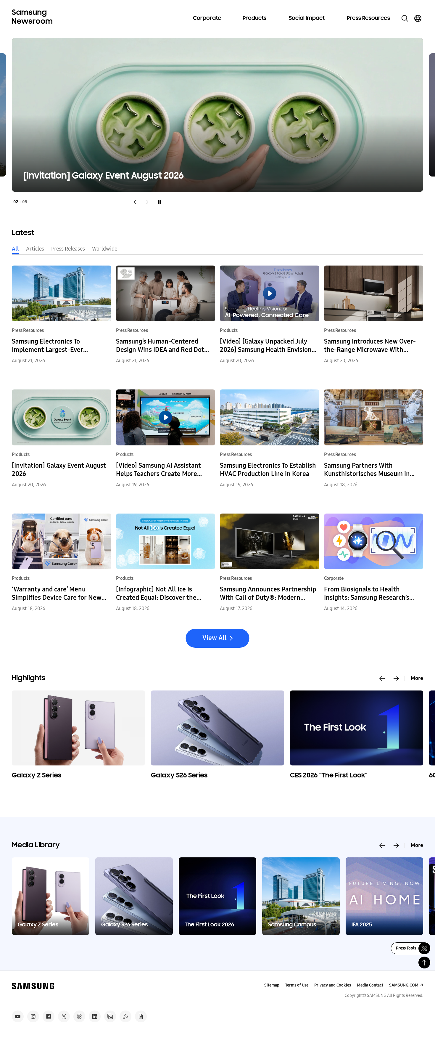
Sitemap (271, 985)
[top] (424, 962)
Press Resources (368, 18)
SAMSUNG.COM (403, 985)
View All (214, 638)
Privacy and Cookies (332, 985)
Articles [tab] (35, 249)
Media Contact (370, 985)
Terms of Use (296, 985)
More (417, 678)
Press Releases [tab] (68, 249)
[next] (146, 202)
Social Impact (307, 18)
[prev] (136, 202)
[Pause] (160, 202)
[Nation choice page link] (418, 18)
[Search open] (404, 18)
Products (254, 18)
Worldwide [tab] (104, 249)
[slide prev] (382, 678)
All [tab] (15, 249)
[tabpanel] (217, 115)
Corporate (207, 18)
